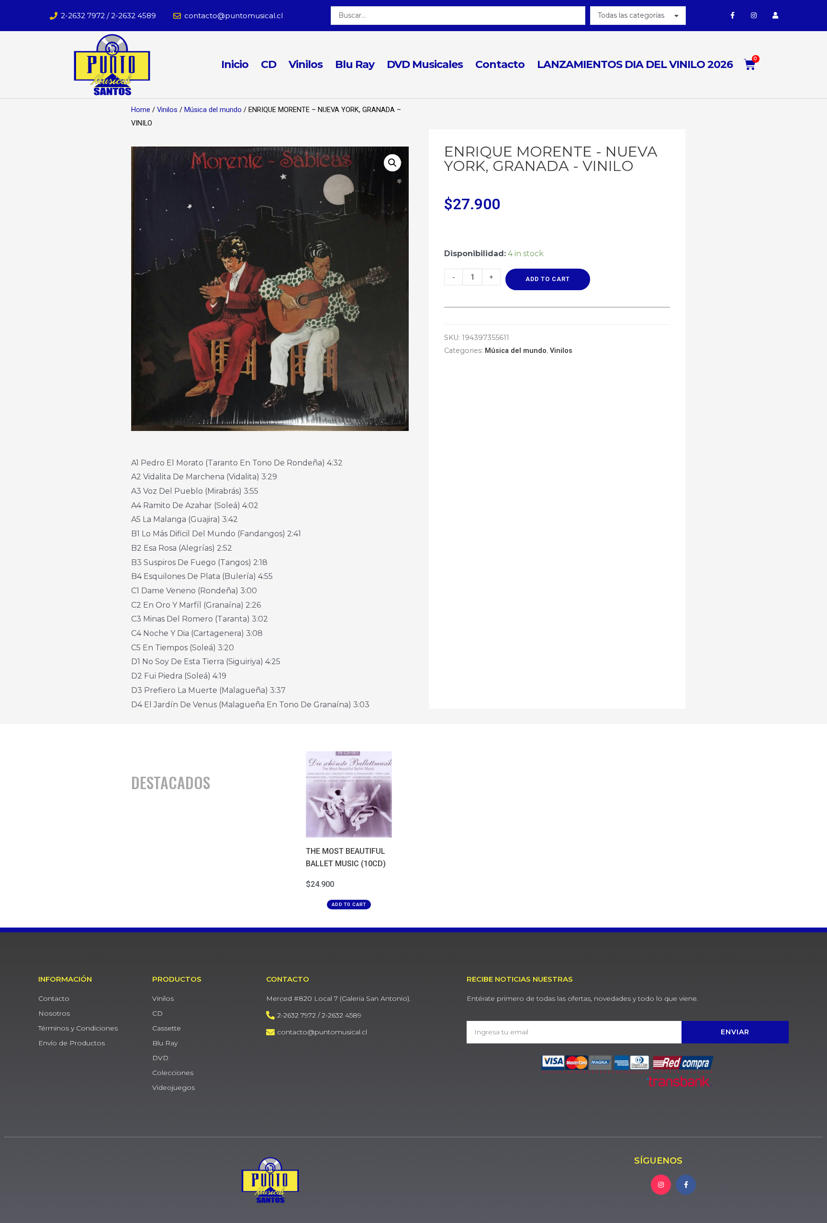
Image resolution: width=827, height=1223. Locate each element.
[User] (775, 15)
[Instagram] (754, 15)
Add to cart (547, 279)
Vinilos (306, 64)
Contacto (500, 64)
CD (268, 64)
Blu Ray (354, 64)
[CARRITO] (750, 64)
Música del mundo (213, 109)
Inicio (234, 64)
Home (140, 109)
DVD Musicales (425, 64)
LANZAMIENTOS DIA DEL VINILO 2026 (635, 64)
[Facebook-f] (732, 15)
